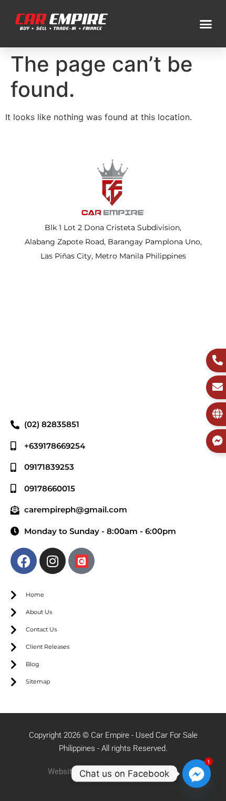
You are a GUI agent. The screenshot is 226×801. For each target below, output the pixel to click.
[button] (206, 24)
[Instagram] (52, 561)
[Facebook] (24, 561)
